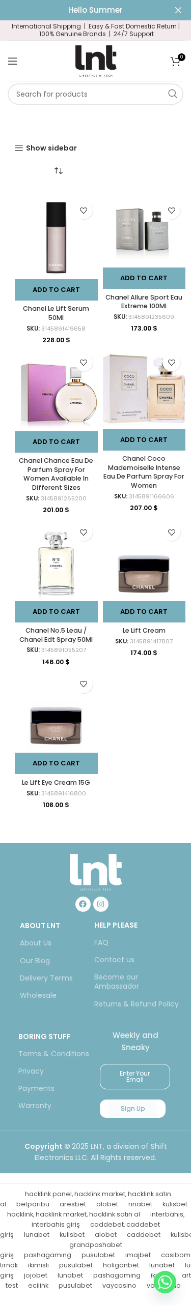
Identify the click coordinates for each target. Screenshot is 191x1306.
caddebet (143, 1234)
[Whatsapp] (165, 1282)
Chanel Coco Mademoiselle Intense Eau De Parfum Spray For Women (143, 472)
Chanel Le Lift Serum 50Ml (56, 313)
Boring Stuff (44, 1036)
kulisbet (174, 1204)
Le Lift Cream (144, 630)
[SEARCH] (172, 94)
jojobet (35, 1275)
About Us (35, 943)
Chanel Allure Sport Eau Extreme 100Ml (143, 302)
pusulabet (98, 1255)
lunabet (36, 1234)
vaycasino (119, 1285)
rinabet (140, 1204)
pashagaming (47, 1255)
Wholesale (38, 995)
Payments (36, 1088)
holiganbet (121, 1265)
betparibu (32, 1204)
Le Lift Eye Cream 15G (56, 782)
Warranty (34, 1106)
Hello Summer (95, 10)
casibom (175, 1255)
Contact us (114, 960)
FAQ (101, 942)
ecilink (38, 1285)
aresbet (73, 1204)
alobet (107, 1204)
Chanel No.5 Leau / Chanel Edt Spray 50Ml (56, 635)
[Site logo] (95, 60)
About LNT (40, 926)
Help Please (116, 925)
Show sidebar (51, 148)
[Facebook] (83, 904)
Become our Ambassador (116, 981)
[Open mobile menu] (13, 61)
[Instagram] (100, 904)
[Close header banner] (178, 10)
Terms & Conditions (53, 1054)
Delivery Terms (46, 978)
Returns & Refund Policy (136, 1004)
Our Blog (35, 961)
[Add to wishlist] (84, 210)
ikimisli (38, 1265)
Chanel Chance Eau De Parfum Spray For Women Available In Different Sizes (56, 474)
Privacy (31, 1071)
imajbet (138, 1255)
